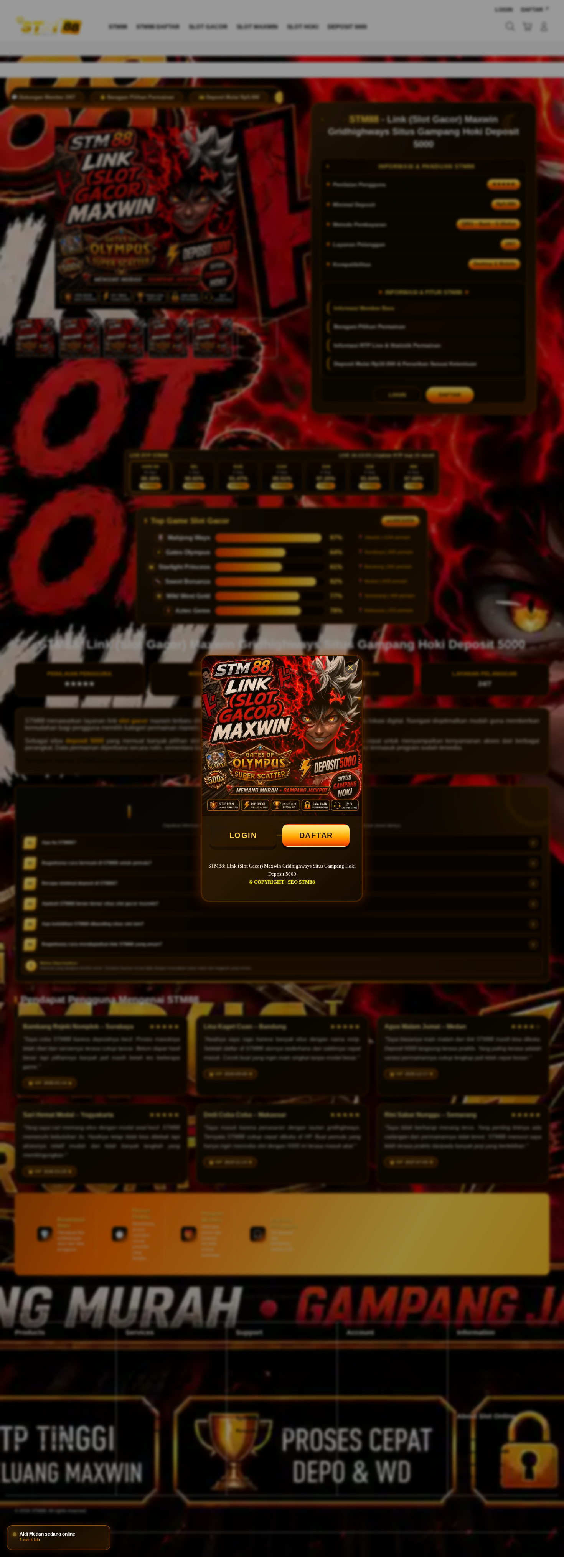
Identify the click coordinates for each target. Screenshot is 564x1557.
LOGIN (243, 835)
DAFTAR (316, 835)
